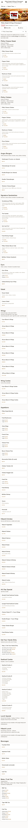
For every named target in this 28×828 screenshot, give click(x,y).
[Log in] (26, 2)
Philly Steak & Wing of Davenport (14, 1)
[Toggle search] (26, 31)
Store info (8, 28)
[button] (14, 54)
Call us (21, 28)
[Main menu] (2, 2)
